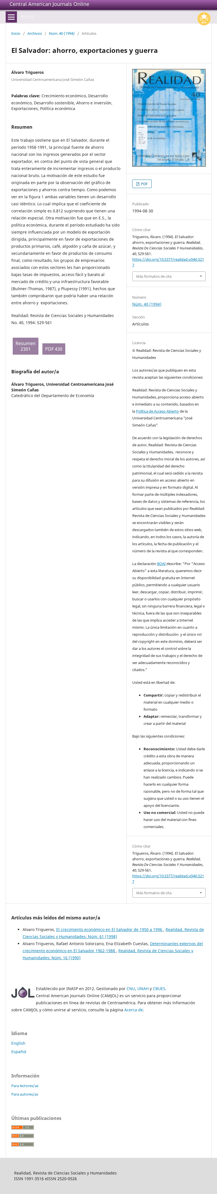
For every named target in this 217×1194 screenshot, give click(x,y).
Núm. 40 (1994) (62, 33)
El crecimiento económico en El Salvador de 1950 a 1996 (109, 929)
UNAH (143, 988)
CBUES (159, 988)
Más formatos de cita (154, 276)
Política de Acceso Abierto (157, 411)
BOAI (161, 563)
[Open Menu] (11, 17)
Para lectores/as (24, 1085)
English (18, 1043)
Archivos (34, 33)
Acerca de (133, 1009)
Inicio (15, 33)
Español (18, 1051)
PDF (144, 183)
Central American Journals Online (49, 4)
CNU (131, 988)
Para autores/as (24, 1094)
